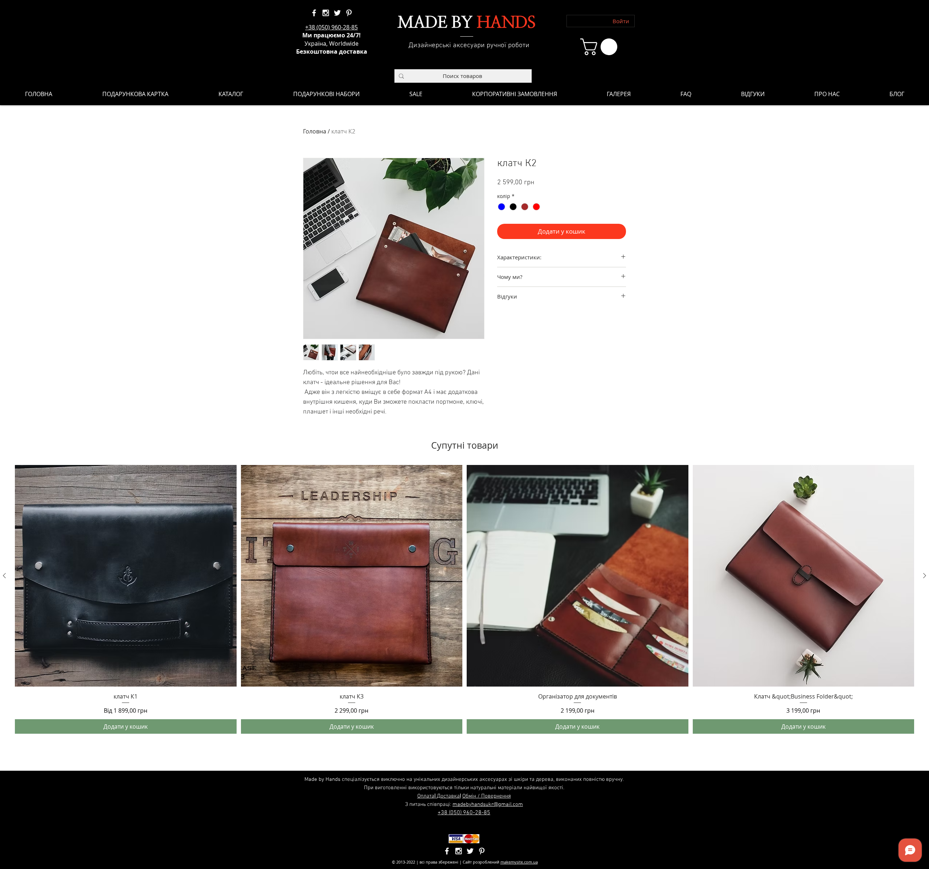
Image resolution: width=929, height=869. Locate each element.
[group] (464, 599)
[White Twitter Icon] (337, 12)
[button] (600, 46)
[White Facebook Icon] (314, 12)
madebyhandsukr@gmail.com (488, 804)
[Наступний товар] (924, 575)
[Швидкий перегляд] (126, 576)
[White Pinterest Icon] (348, 12)
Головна (314, 131)
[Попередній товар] (4, 575)
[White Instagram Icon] (325, 12)
